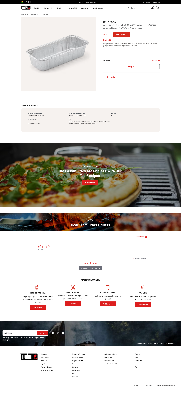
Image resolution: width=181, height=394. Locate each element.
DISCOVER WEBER (91, 2)
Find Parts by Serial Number (112, 364)
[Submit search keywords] (129, 7)
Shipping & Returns (47, 370)
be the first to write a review (90, 268)
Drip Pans (45, 14)
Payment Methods (46, 367)
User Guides (76, 370)
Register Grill (156, 2)
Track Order (75, 377)
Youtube (63, 333)
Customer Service (77, 357)
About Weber (45, 357)
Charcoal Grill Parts (109, 361)
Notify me (131, 67)
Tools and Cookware (35, 14)
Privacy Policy (33, 338)
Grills (136, 357)
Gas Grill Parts (108, 357)
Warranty (75, 367)
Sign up (42, 333)
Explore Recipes (90, 183)
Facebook (53, 333)
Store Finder (146, 2)
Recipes (137, 364)
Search (133, 8)
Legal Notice (44, 364)
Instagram (58, 333)
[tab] (139, 258)
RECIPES (80, 2)
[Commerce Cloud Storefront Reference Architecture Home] (25, 7)
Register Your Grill (77, 361)
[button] (41, 7)
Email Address (7, 333)
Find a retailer (111, 77)
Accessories (24, 14)
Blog (136, 367)
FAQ (73, 374)
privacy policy (171, 343)
